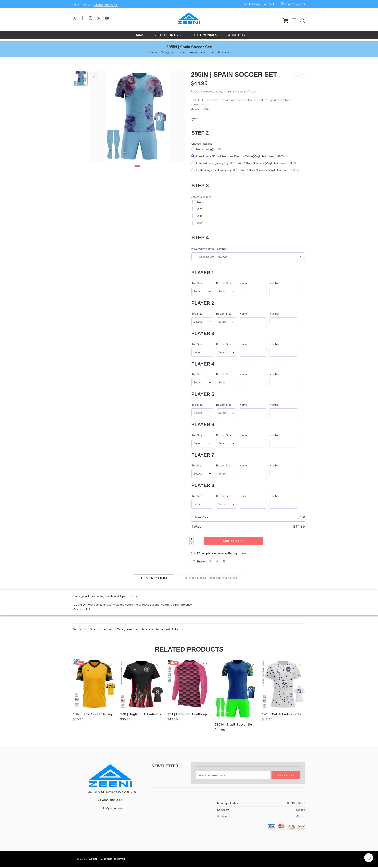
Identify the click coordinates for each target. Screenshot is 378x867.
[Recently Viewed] (368, 857)
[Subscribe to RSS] (98, 18)
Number (274, 283)
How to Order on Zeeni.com (170, 798)
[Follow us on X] (74, 18)
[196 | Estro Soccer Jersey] (94, 683)
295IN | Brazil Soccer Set (234, 724)
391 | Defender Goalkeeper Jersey (189, 714)
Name (243, 283)
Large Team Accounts (166, 805)
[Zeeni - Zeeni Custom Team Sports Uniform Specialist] (189, 18)
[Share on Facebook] (217, 561)
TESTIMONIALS (205, 35)
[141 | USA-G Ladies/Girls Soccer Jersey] (283, 683)
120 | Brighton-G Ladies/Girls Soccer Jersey (141, 714)
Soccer (181, 52)
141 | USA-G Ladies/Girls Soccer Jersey (283, 714)
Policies (156, 811)
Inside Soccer (198, 52)
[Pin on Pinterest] (224, 561)
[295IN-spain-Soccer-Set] (80, 78)
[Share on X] (210, 561)
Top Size (196, 283)
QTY (194, 119)
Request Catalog (162, 831)
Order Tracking (250, 4)
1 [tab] (137, 169)
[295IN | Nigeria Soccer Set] (294, 75)
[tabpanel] (137, 117)
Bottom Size (223, 283)
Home (139, 35)
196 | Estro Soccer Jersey (93, 714)
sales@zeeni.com (111, 808)
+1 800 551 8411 (106, 5)
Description (154, 578)
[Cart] (285, 20)
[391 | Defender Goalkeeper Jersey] (189, 683)
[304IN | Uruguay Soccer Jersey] (302, 75)
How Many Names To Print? (209, 249)
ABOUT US (236, 35)
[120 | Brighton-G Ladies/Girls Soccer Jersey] (141, 683)
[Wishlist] (95, 76)
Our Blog (157, 824)
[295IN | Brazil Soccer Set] (236, 689)
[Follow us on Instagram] (90, 18)
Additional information (211, 578)
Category (167, 52)
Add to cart (233, 541)
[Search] (302, 20)
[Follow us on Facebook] (82, 18)
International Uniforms (168, 629)
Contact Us (269, 4)
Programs (158, 818)
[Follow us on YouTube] (107, 18)
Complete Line (219, 52)
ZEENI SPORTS (166, 35)
